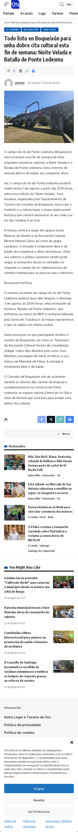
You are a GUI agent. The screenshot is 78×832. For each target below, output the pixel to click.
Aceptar (39, 789)
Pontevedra (48, 475)
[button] (72, 742)
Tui (58, 475)
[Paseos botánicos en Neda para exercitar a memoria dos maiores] (14, 513)
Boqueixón (31, 29)
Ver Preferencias (39, 811)
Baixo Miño (34, 475)
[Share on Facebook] (14, 71)
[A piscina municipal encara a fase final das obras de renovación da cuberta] (63, 611)
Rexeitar (39, 800)
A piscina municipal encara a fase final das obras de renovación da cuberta (26, 612)
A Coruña (12, 29)
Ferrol (43, 517)
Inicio (6, 22)
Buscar (66, 433)
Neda (50, 517)
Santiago (49, 29)
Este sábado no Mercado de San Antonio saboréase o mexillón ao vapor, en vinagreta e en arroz (50, 488)
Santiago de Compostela (41, 550)
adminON (20, 82)
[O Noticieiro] (15, 4)
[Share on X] (21, 71)
